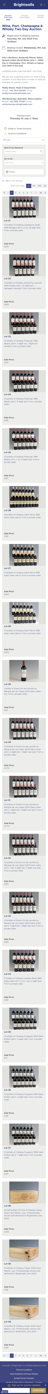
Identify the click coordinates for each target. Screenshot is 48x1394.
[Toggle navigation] (3, 5)
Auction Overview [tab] (8, 16)
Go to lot (8, 159)
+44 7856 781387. (17, 101)
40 (34, 186)
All (45, 186)
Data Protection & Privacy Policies (24, 1374)
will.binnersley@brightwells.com (17, 104)
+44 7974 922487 (17, 90)
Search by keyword (13, 148)
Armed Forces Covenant (24, 1378)
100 (39, 186)
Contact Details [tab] (40, 16)
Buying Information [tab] (25, 16)
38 (41, 193)
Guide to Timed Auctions (19, 129)
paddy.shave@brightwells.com (16, 93)
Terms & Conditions (17, 133)
